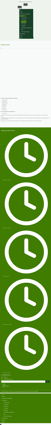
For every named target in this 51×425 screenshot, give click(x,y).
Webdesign (36, 391)
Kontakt (21, 37)
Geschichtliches (6, 410)
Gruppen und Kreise (6, 402)
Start (3, 394)
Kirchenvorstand (6, 406)
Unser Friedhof (6, 408)
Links (3, 387)
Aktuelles (3, 396)
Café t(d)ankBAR (6, 404)
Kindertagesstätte (22, 33)
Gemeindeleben (4, 400)
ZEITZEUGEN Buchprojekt (25, 31)
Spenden (21, 35)
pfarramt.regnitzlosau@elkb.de (8, 379)
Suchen (48, 381)
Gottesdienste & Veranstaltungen (7, 398)
